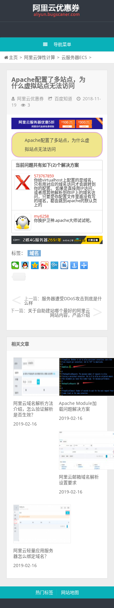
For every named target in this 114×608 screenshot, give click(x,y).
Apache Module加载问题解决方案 (78, 406)
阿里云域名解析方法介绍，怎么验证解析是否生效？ (33, 409)
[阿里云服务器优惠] (57, 242)
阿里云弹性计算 (39, 57)
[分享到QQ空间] (35, 265)
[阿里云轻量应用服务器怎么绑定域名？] (42, 542)
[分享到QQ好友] (25, 265)
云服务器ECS (74, 57)
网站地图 (70, 592)
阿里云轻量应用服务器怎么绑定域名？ (33, 553)
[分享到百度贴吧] (64, 265)
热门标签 (44, 592)
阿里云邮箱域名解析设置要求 (79, 480)
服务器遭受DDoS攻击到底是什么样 (63, 300)
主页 (13, 57)
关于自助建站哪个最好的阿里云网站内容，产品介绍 (59, 312)
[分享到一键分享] (74, 265)
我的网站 (57, 10)
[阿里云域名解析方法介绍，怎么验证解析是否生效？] (42, 394)
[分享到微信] (15, 265)
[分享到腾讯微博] (55, 265)
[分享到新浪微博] (45, 265)
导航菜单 (62, 44)
